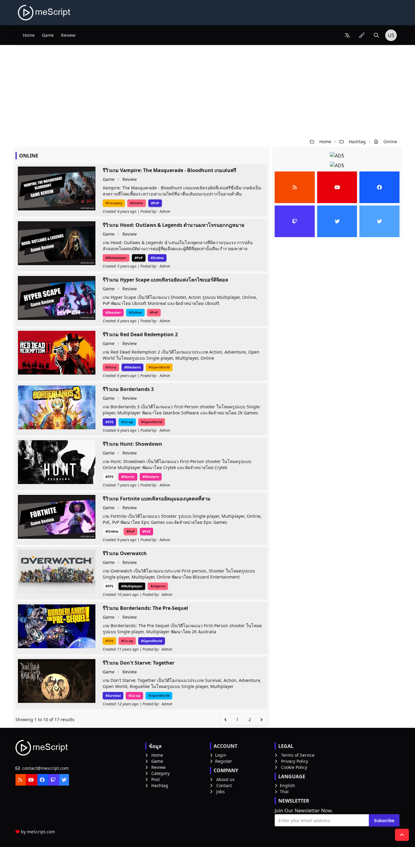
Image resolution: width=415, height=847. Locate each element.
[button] (347, 35)
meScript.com (41, 832)
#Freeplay (113, 203)
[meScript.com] (44, 12)
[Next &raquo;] (261, 719)
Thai (284, 791)
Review (68, 35)
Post (155, 779)
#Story (110, 367)
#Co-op (127, 422)
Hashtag (357, 141)
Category (160, 773)
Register (223, 761)
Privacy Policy (294, 761)
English (287, 785)
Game (48, 35)
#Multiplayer (116, 257)
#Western (132, 367)
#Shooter (113, 312)
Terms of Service (297, 755)
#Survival (113, 695)
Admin (164, 211)
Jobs (220, 791)
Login (220, 755)
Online (390, 141)
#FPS (109, 422)
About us (225, 779)
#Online (136, 203)
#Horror (128, 476)
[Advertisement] (207, 90)
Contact (224, 785)
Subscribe (384, 820)
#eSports (157, 586)
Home (29, 35)
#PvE (146, 531)
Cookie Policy (294, 767)
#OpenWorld (159, 367)
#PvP (155, 203)
